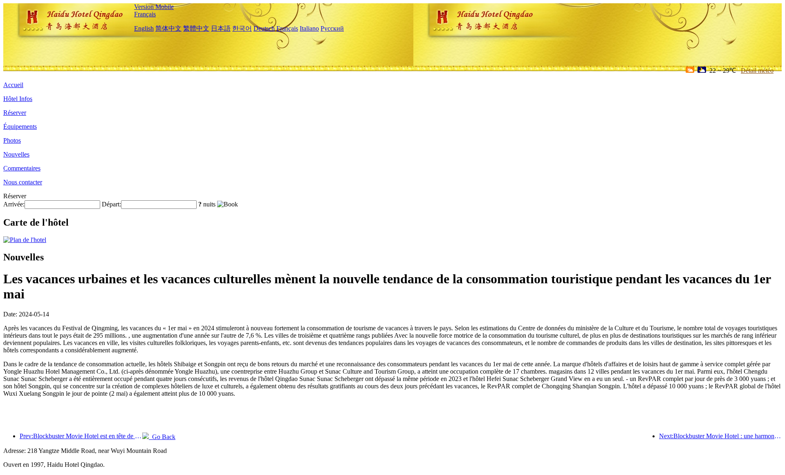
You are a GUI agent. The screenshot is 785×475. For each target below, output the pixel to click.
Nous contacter (22, 182)
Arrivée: (14, 204)
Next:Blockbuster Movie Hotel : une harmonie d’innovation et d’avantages (720, 435)
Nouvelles (16, 154)
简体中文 (168, 28)
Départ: (111, 204)
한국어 (242, 28)
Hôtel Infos (17, 98)
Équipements (20, 126)
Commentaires (21, 168)
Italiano (309, 28)
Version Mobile (154, 6)
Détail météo (757, 70)
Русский (332, 28)
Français (145, 14)
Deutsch (264, 28)
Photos (12, 140)
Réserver (14, 112)
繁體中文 (196, 28)
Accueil (13, 84)
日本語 (221, 28)
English (144, 28)
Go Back (162, 436)
